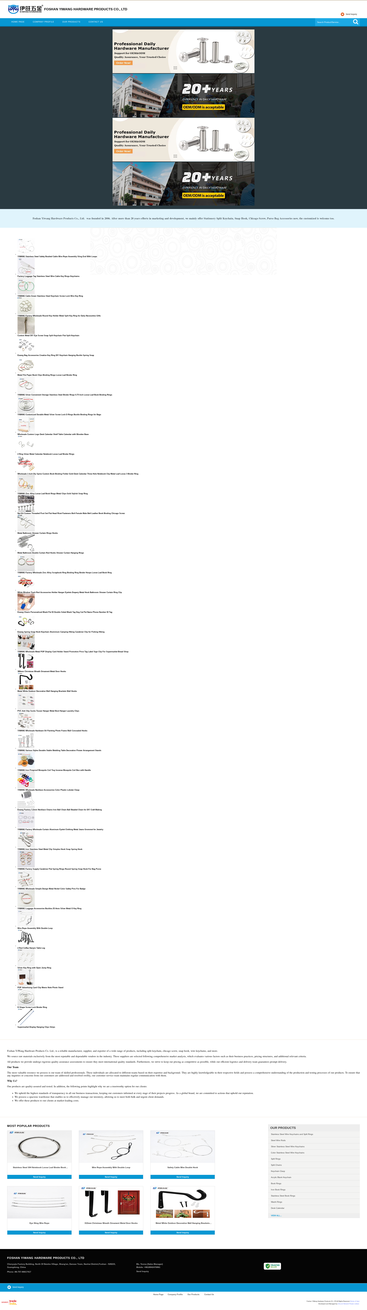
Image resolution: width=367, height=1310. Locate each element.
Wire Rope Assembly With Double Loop (111, 1167)
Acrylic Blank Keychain (281, 1177)
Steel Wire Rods (278, 1140)
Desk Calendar (277, 1208)
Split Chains (276, 1165)
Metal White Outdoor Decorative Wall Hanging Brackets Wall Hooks (183, 1223)
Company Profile (43, 22)
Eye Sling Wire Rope (39, 1223)
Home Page (18, 22)
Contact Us (96, 22)
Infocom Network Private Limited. (348, 1304)
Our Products (71, 22)
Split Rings (276, 1159)
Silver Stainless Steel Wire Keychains (287, 1146)
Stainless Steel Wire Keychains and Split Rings (292, 1134)
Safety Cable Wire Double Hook (182, 1167)
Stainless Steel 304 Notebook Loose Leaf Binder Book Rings (39, 1167)
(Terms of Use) (354, 1301)
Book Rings (276, 1183)
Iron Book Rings (278, 1189)
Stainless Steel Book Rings (283, 1196)
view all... (276, 1216)
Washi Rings (276, 1202)
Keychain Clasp (278, 1171)
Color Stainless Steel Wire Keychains (287, 1153)
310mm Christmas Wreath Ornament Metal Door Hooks (111, 1223)
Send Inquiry (39, 1177)
